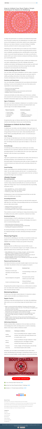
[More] (25, 395)
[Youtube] (19, 395)
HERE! (21, 382)
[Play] (21, 366)
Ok (18, 427)
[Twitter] (23, 395)
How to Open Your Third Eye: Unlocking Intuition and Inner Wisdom (15, 401)
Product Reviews (7, 418)
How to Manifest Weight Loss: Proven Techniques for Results (14, 407)
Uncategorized (6, 421)
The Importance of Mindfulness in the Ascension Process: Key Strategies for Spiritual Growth (20, 403)
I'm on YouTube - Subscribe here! (21, 378)
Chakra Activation (7, 413)
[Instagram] (17, 395)
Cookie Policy (22, 427)
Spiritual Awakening (7, 419)
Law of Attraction (7, 415)
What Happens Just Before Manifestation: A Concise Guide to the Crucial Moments (18, 406)
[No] (40, 426)
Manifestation (6, 416)
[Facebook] (21, 395)
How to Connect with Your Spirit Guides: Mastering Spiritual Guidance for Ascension (18, 404)
